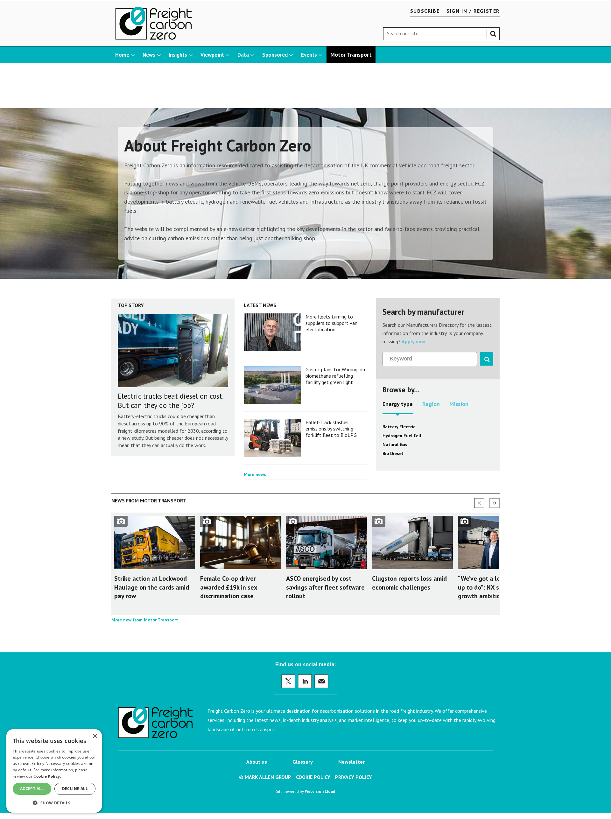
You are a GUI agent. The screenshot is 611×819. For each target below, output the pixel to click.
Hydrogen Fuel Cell (402, 435)
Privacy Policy (353, 777)
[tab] (398, 406)
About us (256, 762)
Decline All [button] (75, 788)
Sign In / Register (473, 11)
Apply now (413, 341)
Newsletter (351, 762)
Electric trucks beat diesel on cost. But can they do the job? (170, 400)
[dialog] (54, 771)
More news (255, 474)
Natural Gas (395, 444)
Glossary (302, 762)
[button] (54, 802)
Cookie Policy (313, 777)
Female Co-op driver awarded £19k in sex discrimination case (228, 587)
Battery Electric (399, 427)
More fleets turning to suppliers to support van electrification (331, 323)
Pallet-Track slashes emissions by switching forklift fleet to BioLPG (331, 428)
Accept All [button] (32, 788)
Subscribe (424, 11)
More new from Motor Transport (144, 620)
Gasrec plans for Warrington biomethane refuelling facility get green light (335, 376)
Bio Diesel (393, 453)
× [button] (94, 736)
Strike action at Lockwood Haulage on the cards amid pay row (151, 587)
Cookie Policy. (47, 776)
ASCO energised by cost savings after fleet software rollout (325, 587)
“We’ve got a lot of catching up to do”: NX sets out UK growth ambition (497, 587)
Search (494, 32)
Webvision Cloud (320, 791)
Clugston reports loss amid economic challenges (409, 582)
